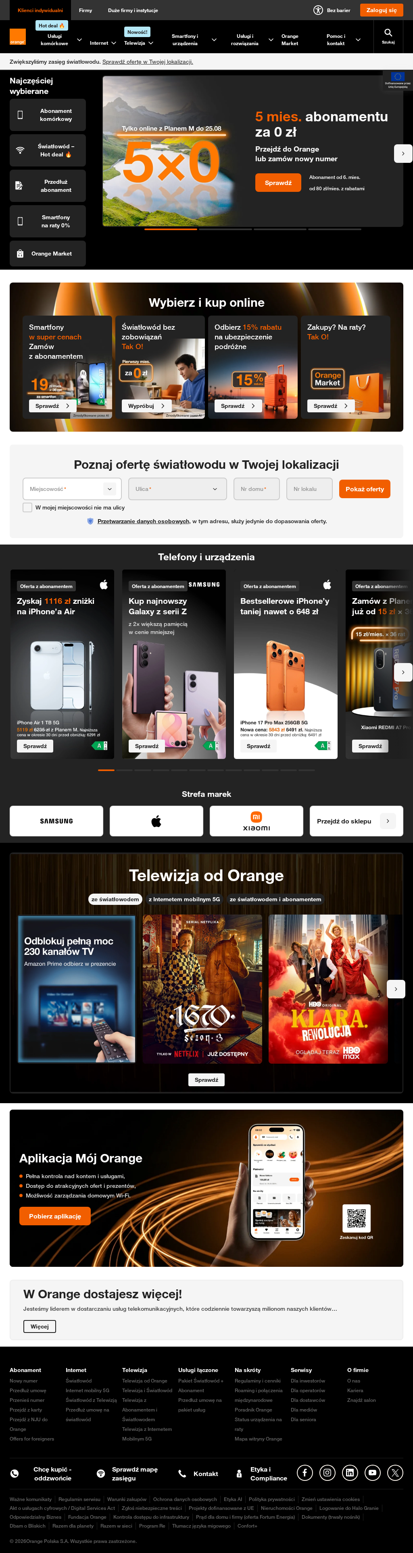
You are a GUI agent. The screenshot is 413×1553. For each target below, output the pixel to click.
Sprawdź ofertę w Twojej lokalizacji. (147, 61)
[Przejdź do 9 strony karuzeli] (252, 770)
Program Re (152, 1526)
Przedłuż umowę (28, 1390)
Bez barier (338, 10)
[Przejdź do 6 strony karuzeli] (197, 770)
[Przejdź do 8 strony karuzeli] (233, 770)
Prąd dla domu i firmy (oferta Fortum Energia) (245, 1517)
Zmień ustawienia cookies (331, 1499)
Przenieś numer (27, 1400)
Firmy (85, 10)
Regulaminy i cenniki (258, 1381)
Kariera (355, 1390)
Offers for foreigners (32, 1439)
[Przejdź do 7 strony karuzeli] (215, 770)
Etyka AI (233, 1499)
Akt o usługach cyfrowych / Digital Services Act (62, 1508)
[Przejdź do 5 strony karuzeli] (179, 770)
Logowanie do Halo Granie (349, 1508)
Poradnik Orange (253, 1410)
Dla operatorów (308, 1390)
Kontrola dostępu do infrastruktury (151, 1517)
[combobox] (65, 488)
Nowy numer (24, 1381)
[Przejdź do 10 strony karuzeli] (270, 770)
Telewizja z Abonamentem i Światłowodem (139, 1409)
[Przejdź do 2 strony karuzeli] (225, 229)
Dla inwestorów (308, 1381)
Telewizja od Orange (144, 1381)
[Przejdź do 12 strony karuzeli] (306, 770)
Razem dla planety (73, 1526)
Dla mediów (304, 1410)
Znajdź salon (361, 1400)
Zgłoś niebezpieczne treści (152, 1508)
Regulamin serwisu (79, 1499)
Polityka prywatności (272, 1499)
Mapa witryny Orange (258, 1439)
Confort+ (247, 1526)
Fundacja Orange (87, 1517)
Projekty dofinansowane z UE (221, 1508)
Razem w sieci (116, 1526)
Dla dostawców (308, 1400)
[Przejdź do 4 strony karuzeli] (334, 229)
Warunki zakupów (126, 1499)
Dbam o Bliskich (28, 1526)
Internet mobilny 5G (87, 1390)
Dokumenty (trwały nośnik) (331, 1517)
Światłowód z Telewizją (91, 1400)
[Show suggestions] (109, 488)
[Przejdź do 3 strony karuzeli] (280, 229)
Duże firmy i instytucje (133, 10)
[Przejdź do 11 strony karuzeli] (288, 770)
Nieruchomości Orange (287, 1508)
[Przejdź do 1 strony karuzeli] (171, 229)
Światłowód (79, 1381)
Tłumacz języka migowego (201, 1526)
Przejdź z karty (26, 1410)
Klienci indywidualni (40, 10)
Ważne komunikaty (31, 1499)
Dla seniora (303, 1419)
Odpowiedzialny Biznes (35, 1517)
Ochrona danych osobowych (185, 1499)
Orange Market (290, 39)
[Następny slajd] (403, 153)
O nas (353, 1381)
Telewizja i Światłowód (147, 1390)
